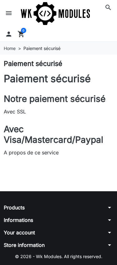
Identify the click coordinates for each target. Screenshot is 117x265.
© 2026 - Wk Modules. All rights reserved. (58, 256)
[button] (108, 7)
